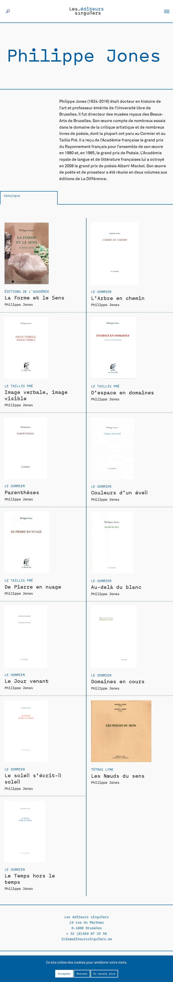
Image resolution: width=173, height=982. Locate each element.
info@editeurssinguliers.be (86, 939)
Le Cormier (101, 291)
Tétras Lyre (102, 769)
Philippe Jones (19, 304)
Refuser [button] (81, 973)
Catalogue (12, 195)
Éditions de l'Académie (27, 291)
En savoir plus (104, 973)
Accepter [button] (64, 973)
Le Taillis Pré (19, 386)
